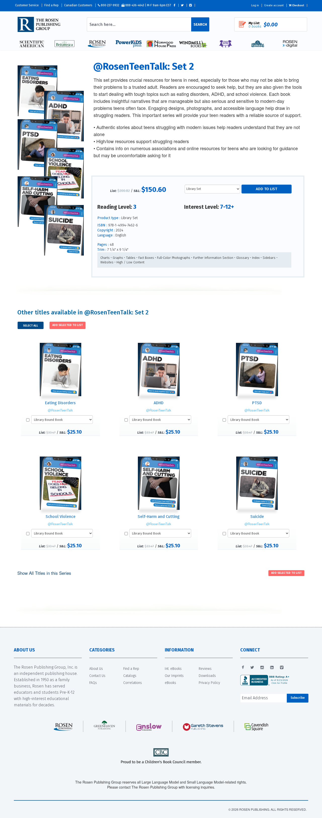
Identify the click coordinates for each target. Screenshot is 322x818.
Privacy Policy (209, 683)
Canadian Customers (78, 5)
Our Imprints (174, 676)
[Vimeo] (281, 667)
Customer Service (27, 5)
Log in (255, 5)
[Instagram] (262, 667)
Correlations (132, 683)
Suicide (257, 516)
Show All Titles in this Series (44, 573)
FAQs (93, 683)
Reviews (205, 669)
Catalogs (129, 676)
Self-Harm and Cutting (159, 516)
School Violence (60, 516)
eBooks (170, 683)
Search (200, 24)
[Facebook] (243, 667)
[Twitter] (252, 667)
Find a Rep (51, 5)
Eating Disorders (60, 402)
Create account (274, 5)
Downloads (207, 676)
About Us (96, 669)
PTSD (257, 402)
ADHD (159, 402)
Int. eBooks (173, 669)
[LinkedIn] (272, 667)
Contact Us (97, 676)
